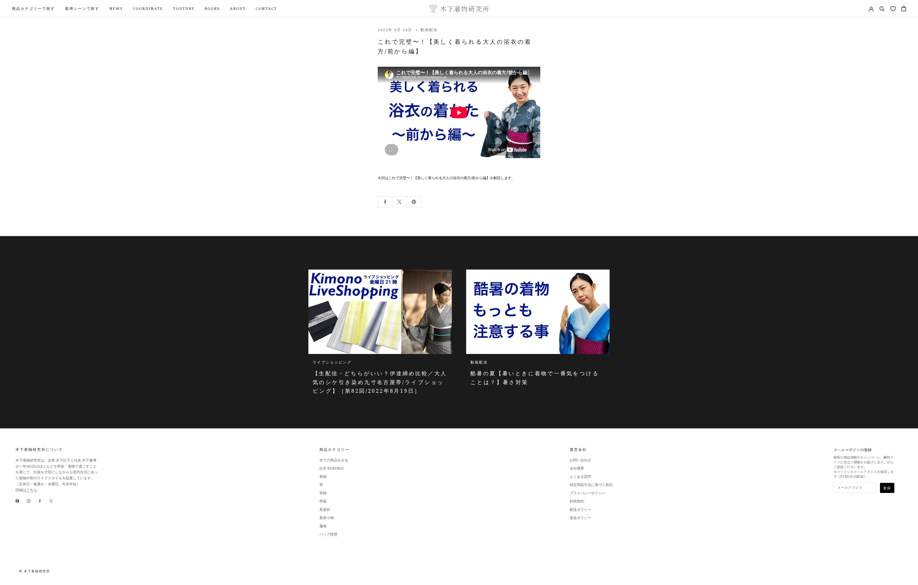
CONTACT (266, 8)
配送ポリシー (580, 509)
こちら (31, 489)
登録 (887, 488)
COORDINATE (148, 8)
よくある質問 (580, 476)
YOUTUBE (184, 8)
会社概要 (577, 468)
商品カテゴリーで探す (33, 8)
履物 (323, 526)
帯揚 (323, 501)
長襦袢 (324, 509)
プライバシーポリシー (588, 493)
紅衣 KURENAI (331, 468)
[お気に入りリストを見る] (893, 8)
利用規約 (577, 501)
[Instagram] (28, 500)
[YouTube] (17, 500)
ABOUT (238, 8)
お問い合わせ (580, 460)
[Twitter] (51, 500)
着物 (323, 476)
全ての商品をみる (333, 460)
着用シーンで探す (82, 8)
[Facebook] (40, 500)
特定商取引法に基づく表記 (591, 484)
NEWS (116, 8)
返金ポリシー (580, 517)
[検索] (882, 8)
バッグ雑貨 (328, 534)
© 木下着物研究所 (34, 571)
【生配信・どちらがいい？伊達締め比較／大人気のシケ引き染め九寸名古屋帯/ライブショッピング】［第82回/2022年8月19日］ (380, 382)
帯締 (323, 493)
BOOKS (212, 8)
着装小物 (326, 517)
